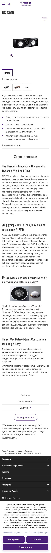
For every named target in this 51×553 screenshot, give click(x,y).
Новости (5, 471)
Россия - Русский (12, 498)
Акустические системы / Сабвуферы (18, 453)
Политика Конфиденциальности (15, 532)
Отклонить (37, 539)
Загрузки (24, 407)
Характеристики (10, 145)
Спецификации (24, 401)
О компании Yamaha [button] (10, 490)
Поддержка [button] (6, 484)
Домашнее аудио (15, 451)
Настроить (13, 539)
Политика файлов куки (39, 532)
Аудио (4, 451)
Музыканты (6, 478)
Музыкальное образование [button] (12, 465)
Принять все (25, 547)
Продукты (28, 451)
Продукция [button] (6, 459)
